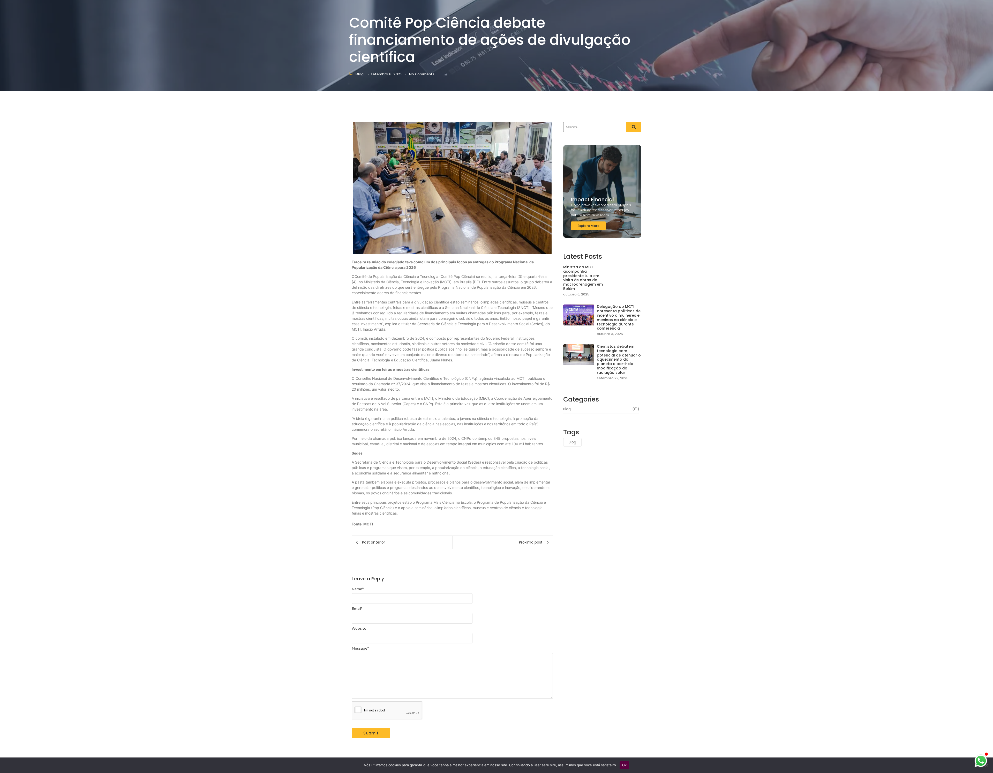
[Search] (633, 127)
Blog (359, 74)
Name (358, 589)
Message (360, 648)
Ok (624, 765)
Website (359, 628)
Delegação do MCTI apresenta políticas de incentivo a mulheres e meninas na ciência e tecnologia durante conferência (619, 317)
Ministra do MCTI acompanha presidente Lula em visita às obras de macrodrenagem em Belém (583, 278)
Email (357, 608)
